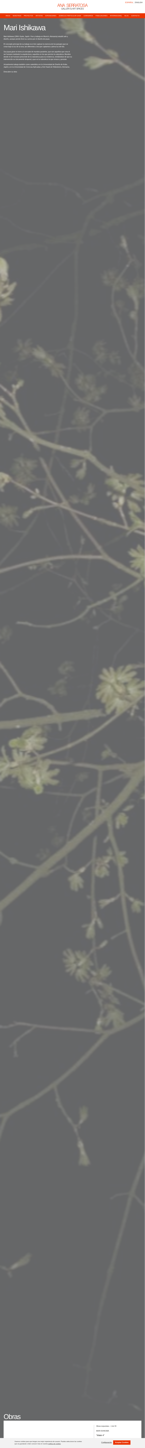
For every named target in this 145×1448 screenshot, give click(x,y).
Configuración (106, 1442)
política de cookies (54, 1444)
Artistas (39, 16)
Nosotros (17, 16)
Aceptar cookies (122, 1442)
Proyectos (28, 16)
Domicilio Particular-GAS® (70, 16)
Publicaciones (101, 16)
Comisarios (88, 16)
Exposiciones (50, 16)
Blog (127, 16)
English (139, 2)
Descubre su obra (10, 72)
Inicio (8, 16)
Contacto (135, 16)
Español (129, 2)
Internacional (116, 16)
